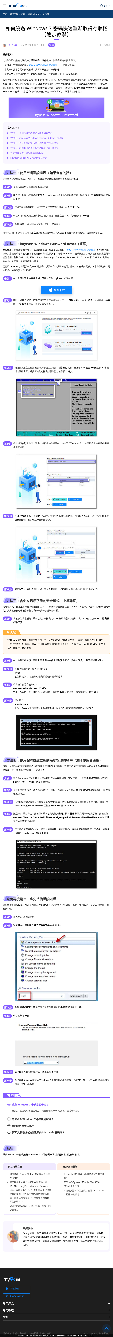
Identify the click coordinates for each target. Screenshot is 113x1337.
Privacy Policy (82, 1335)
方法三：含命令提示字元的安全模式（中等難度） (34, 143)
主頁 (5, 14)
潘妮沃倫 (28, 1228)
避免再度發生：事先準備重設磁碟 (27, 152)
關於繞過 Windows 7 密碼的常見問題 (28, 157)
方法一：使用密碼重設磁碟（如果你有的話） (32, 133)
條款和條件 (20, 1333)
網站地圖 (46, 1333)
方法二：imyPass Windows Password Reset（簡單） (37, 138)
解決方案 (14, 14)
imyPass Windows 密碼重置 (43, 64)
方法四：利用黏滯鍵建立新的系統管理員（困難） (34, 147)
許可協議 (34, 1333)
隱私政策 (7, 1333)
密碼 (23, 14)
